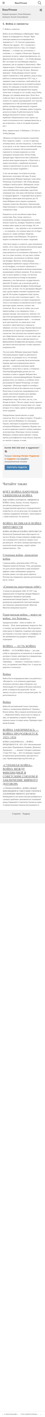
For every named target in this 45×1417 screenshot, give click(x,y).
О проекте (16, 814)
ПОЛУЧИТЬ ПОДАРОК (17, 467)
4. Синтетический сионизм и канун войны (18, 1414)
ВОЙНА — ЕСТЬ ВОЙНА (19, 646)
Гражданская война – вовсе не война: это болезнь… (22, 616)
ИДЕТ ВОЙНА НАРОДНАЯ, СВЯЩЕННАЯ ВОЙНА (21, 493)
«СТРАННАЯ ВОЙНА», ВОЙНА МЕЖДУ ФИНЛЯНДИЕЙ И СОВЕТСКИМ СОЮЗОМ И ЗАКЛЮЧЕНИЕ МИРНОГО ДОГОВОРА (20, 774)
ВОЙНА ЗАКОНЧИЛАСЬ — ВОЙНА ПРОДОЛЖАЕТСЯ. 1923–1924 (21, 733)
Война (7, 674)
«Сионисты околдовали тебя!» (22, 586)
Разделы (26, 814)
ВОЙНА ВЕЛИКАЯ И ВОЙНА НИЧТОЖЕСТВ (22, 525)
